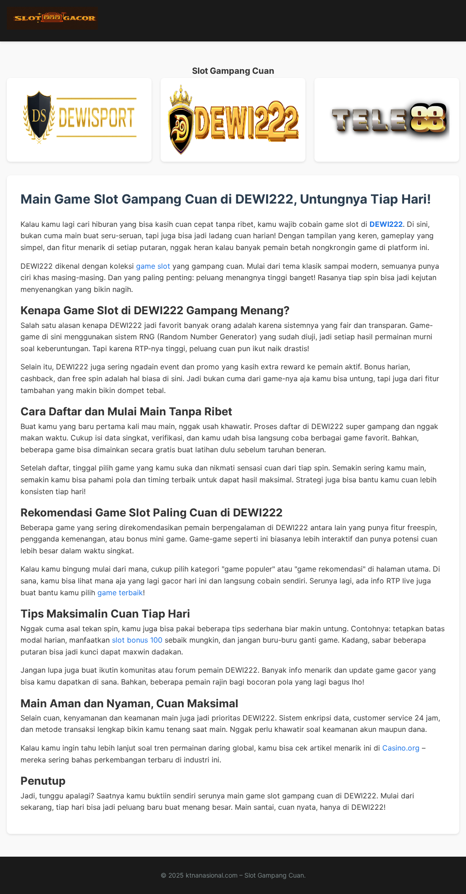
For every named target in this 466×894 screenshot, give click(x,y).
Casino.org (401, 747)
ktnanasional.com (212, 875)
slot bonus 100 (137, 639)
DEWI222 (386, 224)
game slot (153, 266)
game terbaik (120, 592)
